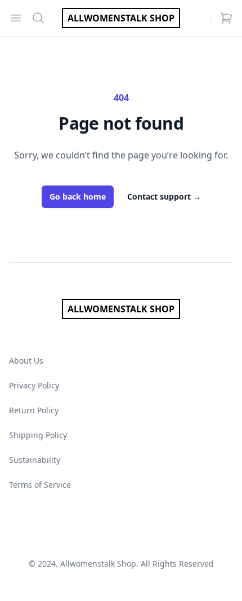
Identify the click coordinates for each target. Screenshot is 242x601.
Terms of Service (40, 484)
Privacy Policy (34, 385)
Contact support (164, 196)
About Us (26, 360)
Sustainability (34, 459)
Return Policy (34, 410)
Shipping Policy (38, 435)
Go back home (78, 196)
